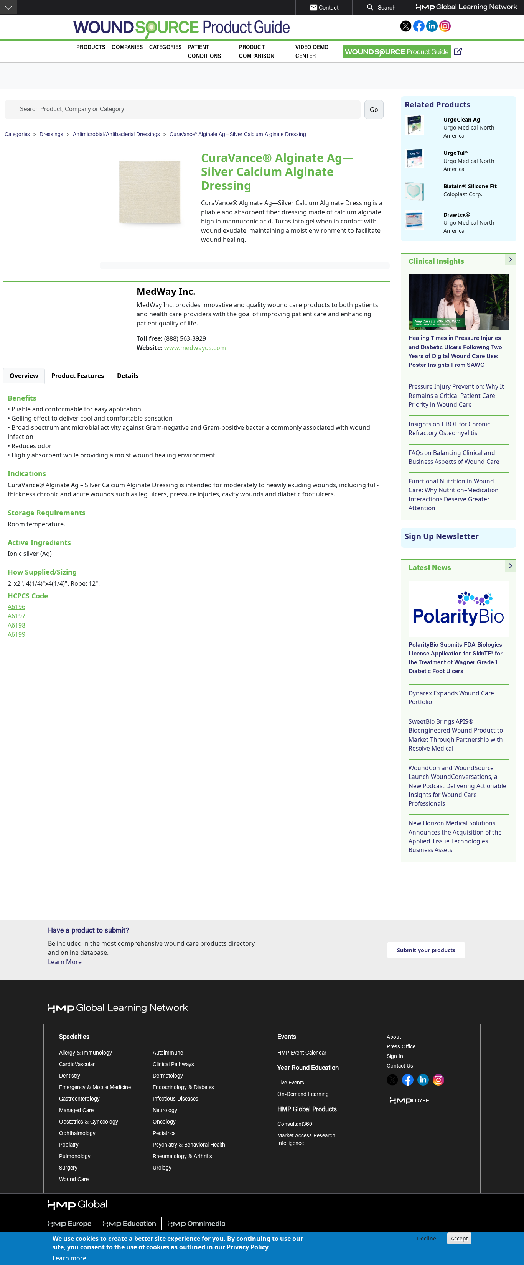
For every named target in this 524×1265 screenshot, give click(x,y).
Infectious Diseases (175, 1099)
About (394, 1037)
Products (90, 48)
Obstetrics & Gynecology (88, 1122)
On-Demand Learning (303, 1094)
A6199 (16, 634)
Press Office (401, 1047)
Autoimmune (168, 1053)
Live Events (290, 1083)
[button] (8, 7)
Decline (426, 1238)
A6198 (16, 625)
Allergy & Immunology (85, 1053)
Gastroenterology (79, 1099)
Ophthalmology (77, 1134)
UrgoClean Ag (461, 119)
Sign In (395, 1057)
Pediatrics (164, 1134)
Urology (162, 1168)
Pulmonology (75, 1157)
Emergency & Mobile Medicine (95, 1088)
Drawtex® (456, 214)
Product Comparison (257, 52)
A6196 (16, 607)
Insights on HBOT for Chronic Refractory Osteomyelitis (449, 428)
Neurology (165, 1111)
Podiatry (69, 1145)
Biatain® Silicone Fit (470, 186)
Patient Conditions (204, 52)
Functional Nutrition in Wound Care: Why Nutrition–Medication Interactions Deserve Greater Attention (454, 494)
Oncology (164, 1122)
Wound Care (74, 1180)
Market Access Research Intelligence (306, 1140)
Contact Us (400, 1066)
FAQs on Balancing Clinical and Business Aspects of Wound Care (454, 457)
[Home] (181, 29)
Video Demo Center (312, 52)
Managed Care (76, 1111)
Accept (459, 1238)
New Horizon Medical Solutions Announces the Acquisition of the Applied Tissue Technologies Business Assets (455, 836)
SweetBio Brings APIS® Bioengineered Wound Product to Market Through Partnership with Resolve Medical (456, 734)
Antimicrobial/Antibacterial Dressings (116, 135)
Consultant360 (294, 1124)
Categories (165, 48)
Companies (127, 48)
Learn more (69, 1258)
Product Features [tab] (77, 375)
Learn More (65, 962)
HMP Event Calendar (301, 1053)
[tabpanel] (196, 514)
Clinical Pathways (173, 1065)
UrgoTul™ (456, 152)
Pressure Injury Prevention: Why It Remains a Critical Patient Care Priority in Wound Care (456, 395)
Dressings (51, 135)
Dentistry (69, 1076)
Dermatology (168, 1076)
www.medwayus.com (195, 347)
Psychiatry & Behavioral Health (189, 1145)
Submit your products (426, 950)
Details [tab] (127, 375)
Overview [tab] (24, 375)
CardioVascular (77, 1065)
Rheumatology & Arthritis (182, 1157)
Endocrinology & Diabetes (183, 1088)
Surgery (68, 1168)
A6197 (16, 616)
